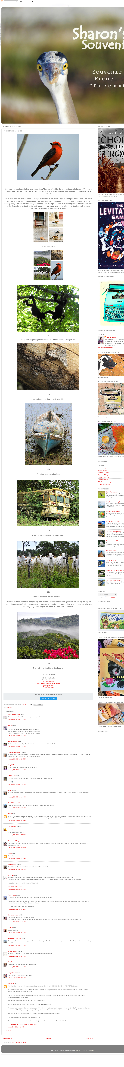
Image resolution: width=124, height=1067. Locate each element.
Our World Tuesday (48, 680)
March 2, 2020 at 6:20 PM (16, 1027)
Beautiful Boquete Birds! (113, 511)
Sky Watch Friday (48, 681)
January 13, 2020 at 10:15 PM (17, 820)
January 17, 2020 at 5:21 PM (17, 945)
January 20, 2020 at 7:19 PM (17, 977)
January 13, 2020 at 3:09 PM (17, 808)
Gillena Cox (12, 775)
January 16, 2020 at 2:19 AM (17, 889)
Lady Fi (10, 927)
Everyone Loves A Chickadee (115, 541)
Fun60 (10, 853)
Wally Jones (12, 895)
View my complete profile (105, 347)
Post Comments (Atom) (19, 1042)
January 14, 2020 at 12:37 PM (17, 858)
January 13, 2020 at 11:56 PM (17, 835)
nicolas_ (78, 1050)
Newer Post (8, 1038)
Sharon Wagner (111, 337)
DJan (9, 790)
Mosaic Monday (48, 685)
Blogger (91, 1050)
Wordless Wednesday (104, 484)
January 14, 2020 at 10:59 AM (17, 847)
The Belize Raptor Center (113, 531)
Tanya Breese (12, 973)
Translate (112, 597)
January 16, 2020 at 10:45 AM (17, 909)
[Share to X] (38, 705)
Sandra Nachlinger (14, 841)
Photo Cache (12, 826)
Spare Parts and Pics (15, 938)
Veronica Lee (12, 864)
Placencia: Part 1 (111, 550)
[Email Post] (31, 704)
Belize (10, 707)
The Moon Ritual (111, 560)
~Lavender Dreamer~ (14, 752)
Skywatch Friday (103, 475)
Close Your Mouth (111, 492)
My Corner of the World (15, 886)
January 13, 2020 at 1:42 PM (17, 770)
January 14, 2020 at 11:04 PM (17, 869)
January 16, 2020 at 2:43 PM (17, 922)
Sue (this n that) (13, 915)
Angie (10, 813)
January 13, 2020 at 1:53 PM (17, 784)
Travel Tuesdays (48, 687)
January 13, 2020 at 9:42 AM (17, 746)
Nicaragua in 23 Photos (113, 521)
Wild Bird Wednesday (48, 678)
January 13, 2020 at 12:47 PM (17, 759)
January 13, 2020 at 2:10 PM (17, 797)
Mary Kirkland (12, 765)
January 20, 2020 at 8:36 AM (17, 967)
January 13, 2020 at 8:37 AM (17, 719)
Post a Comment (11, 1031)
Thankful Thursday (103, 477)
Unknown (11, 983)
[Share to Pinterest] (42, 705)
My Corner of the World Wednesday (48, 683)
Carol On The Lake (14, 714)
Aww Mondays (102, 468)
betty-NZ (11, 875)
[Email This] (34, 705)
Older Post (89, 1038)
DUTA (9, 725)
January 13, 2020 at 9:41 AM (17, 735)
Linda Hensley (12, 951)
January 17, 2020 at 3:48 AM (17, 932)
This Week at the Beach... (114, 580)
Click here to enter (48, 698)
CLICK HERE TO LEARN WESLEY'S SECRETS (22, 1024)
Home (48, 1038)
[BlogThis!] (36, 705)
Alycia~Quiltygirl (13, 741)
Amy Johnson (12, 962)
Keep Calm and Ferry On (113, 502)
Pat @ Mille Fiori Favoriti (16, 803)
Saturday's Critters (103, 472)
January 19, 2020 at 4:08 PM (17, 956)
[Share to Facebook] (40, 705)
